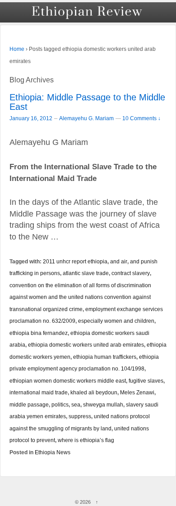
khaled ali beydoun (93, 392)
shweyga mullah (103, 404)
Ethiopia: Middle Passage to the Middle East (87, 102)
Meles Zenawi (137, 392)
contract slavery (130, 273)
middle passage (29, 404)
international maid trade (38, 392)
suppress (80, 416)
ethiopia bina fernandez (38, 333)
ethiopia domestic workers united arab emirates (86, 345)
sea (75, 404)
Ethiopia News (52, 452)
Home (16, 49)
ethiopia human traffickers (104, 357)
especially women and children (116, 321)
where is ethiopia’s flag (86, 440)
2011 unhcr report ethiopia (75, 261)
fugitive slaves (146, 381)
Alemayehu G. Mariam (86, 118)
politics (60, 404)
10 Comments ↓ (141, 118)
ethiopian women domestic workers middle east (67, 381)
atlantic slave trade (86, 273)
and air (118, 261)
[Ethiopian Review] (88, 12)
